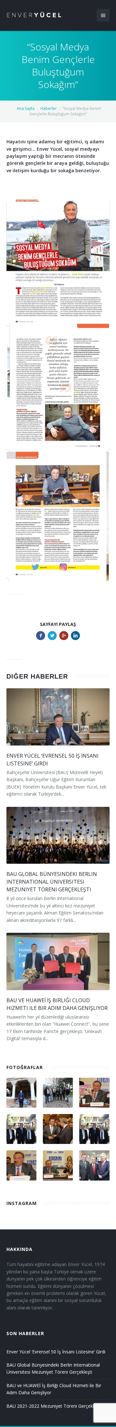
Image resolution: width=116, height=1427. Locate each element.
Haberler (48, 108)
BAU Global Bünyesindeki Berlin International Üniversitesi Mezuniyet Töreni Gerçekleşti (51, 881)
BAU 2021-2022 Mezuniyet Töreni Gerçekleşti (53, 1406)
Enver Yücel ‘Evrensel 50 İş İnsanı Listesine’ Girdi (55, 1352)
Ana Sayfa (25, 108)
